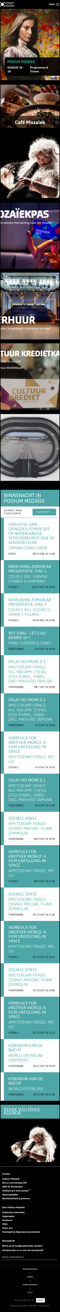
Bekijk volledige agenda (22, 1111)
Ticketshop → (44, 512)
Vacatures (7, 1220)
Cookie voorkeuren (30, 1284)
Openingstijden (10, 1195)
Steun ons (7, 1228)
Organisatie (8, 1216)
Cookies (30, 1277)
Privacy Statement (30, 1269)
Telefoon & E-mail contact (16, 1190)
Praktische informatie (13, 1212)
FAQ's (5, 1224)
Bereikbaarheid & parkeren (16, 1198)
